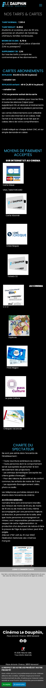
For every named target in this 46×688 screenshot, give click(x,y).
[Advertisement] (23, 601)
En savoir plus (19, 684)
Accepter (6, 684)
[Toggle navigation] (40, 5)
